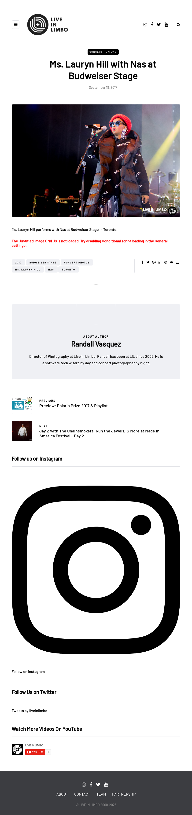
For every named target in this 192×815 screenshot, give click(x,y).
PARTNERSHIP (124, 794)
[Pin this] (166, 262)
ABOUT (62, 794)
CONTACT (82, 794)
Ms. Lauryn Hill (28, 269)
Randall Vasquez (96, 343)
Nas (51, 269)
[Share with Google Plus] (154, 262)
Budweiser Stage (43, 262)
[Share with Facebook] (142, 262)
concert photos (77, 262)
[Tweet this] (148, 262)
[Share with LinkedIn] (160, 262)
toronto (68, 269)
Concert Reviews (103, 51)
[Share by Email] (177, 262)
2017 (18, 262)
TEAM (101, 794)
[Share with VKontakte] (171, 262)
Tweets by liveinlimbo (29, 710)
